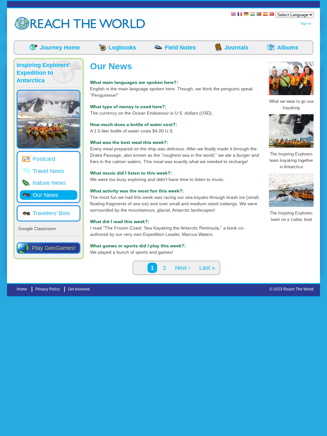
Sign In (305, 23)
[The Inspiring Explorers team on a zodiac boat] (291, 206)
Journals (236, 47)
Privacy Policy (47, 289)
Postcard (44, 159)
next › (182, 268)
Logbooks (122, 47)
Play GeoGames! (54, 248)
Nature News (49, 183)
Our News (45, 195)
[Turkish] (271, 14)
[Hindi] (252, 14)
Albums (287, 47)
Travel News (48, 171)
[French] (239, 14)
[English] (233, 14)
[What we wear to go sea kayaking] (291, 95)
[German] (246, 14)
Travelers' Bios (51, 213)
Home (22, 289)
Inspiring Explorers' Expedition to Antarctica (43, 73)
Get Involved (79, 289)
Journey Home (60, 47)
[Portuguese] (259, 14)
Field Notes (180, 47)
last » (207, 268)
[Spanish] (265, 14)
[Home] (23, 23)
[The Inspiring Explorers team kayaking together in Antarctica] (291, 147)
